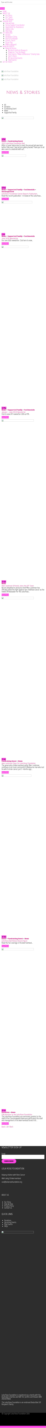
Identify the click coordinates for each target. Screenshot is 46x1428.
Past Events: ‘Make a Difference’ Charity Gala (23, 54)
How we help (9, 23)
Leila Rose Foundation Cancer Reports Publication (19, 193)
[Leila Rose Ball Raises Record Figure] (23, 855)
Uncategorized (8, 191)
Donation (5, 1112)
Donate (2, 8)
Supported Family (15, 190)
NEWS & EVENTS (8, 46)
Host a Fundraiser (11, 38)
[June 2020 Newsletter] (23, 217)
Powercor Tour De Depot (16, 52)
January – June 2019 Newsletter (14, 412)
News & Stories (10, 48)
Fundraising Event (15, 141)
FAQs (6, 1226)
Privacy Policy (9, 1206)
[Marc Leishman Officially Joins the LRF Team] (23, 500)
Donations (7, 1220)
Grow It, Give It (10, 40)
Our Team (8, 17)
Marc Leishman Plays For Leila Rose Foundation (19, 763)
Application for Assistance (14, 27)
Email (3, 1154)
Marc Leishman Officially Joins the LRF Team (18, 585)
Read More (5, 152)
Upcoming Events (10, 1222)
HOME (5, 11)
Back (3, 1126)
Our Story (8, 15)
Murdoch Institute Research (17, 50)
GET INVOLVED (7, 33)
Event (4, 141)
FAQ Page (8, 31)
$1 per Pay (9, 42)
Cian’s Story (12, 56)
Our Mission (9, 19)
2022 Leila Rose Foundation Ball (13, 143)
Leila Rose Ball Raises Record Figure (14, 941)
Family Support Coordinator (15, 25)
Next (11, 1126)
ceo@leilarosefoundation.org (12, 1182)
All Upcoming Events (15, 58)
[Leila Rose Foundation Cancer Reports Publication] (23, 171)
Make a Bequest (10, 44)
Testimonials (29, 190)
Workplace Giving (11, 36)
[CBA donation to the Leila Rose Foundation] (23, 1028)
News (4, 190)
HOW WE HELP (7, 21)
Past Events (12, 60)
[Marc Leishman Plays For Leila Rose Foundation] (23, 677)
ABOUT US (6, 13)
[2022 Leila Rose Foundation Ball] (23, 127)
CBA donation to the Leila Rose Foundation (17, 1114)
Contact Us (8, 1208)
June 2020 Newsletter (10, 238)
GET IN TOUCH (7, 62)
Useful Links (9, 29)
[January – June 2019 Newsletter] (23, 326)
